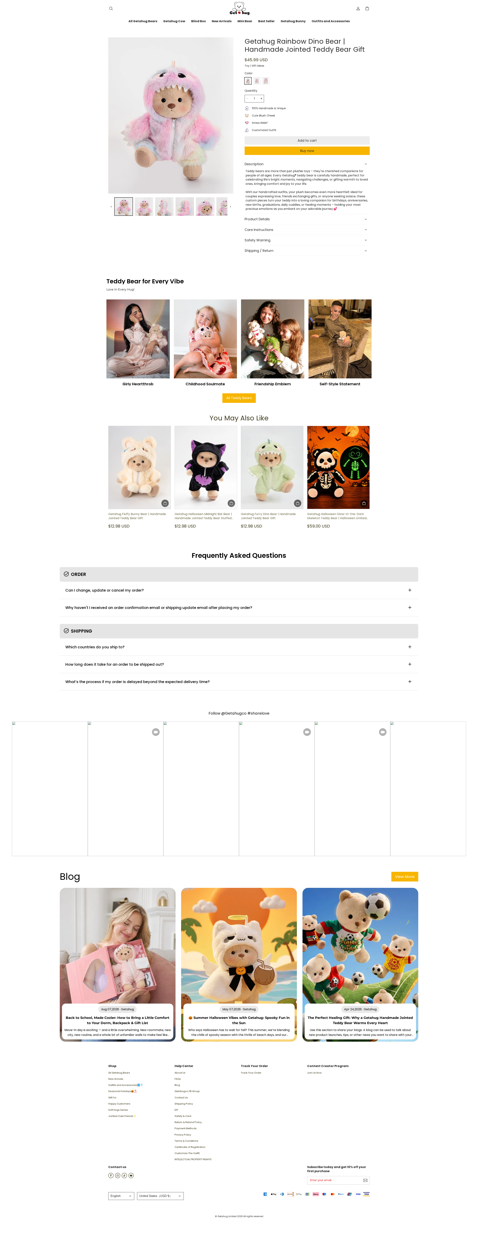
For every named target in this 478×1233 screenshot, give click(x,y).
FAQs (178, 1079)
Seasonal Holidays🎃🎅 (122, 1091)
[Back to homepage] (239, 8)
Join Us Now (314, 1073)
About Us (180, 1073)
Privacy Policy (183, 1134)
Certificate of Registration (190, 1147)
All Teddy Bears (239, 398)
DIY (176, 1110)
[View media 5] (185, 206)
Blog (177, 1085)
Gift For (112, 1097)
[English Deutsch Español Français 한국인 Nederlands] (121, 1196)
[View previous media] (111, 207)
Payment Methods (186, 1128)
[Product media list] (170, 115)
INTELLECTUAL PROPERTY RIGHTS (193, 1159)
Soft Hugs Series (118, 1110)
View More (405, 876)
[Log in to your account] (358, 8)
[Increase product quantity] (261, 99)
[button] (111, 8)
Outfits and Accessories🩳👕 (125, 1085)
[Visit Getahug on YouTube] (131, 1177)
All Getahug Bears (119, 1073)
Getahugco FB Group (187, 1091)
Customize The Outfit (187, 1153)
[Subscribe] (365, 1180)
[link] (142, 21)
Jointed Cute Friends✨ (122, 1116)
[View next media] (230, 207)
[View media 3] (144, 206)
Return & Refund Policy (188, 1122)
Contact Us (181, 1097)
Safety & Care (183, 1116)
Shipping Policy (184, 1103)
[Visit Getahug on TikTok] (124, 1177)
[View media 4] (164, 206)
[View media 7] (225, 206)
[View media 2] (123, 206)
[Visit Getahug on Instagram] (117, 1177)
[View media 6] (205, 206)
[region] (170, 206)
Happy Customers (119, 1103)
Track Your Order (251, 1073)
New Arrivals (115, 1079)
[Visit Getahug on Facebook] (111, 1177)
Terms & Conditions (186, 1141)
